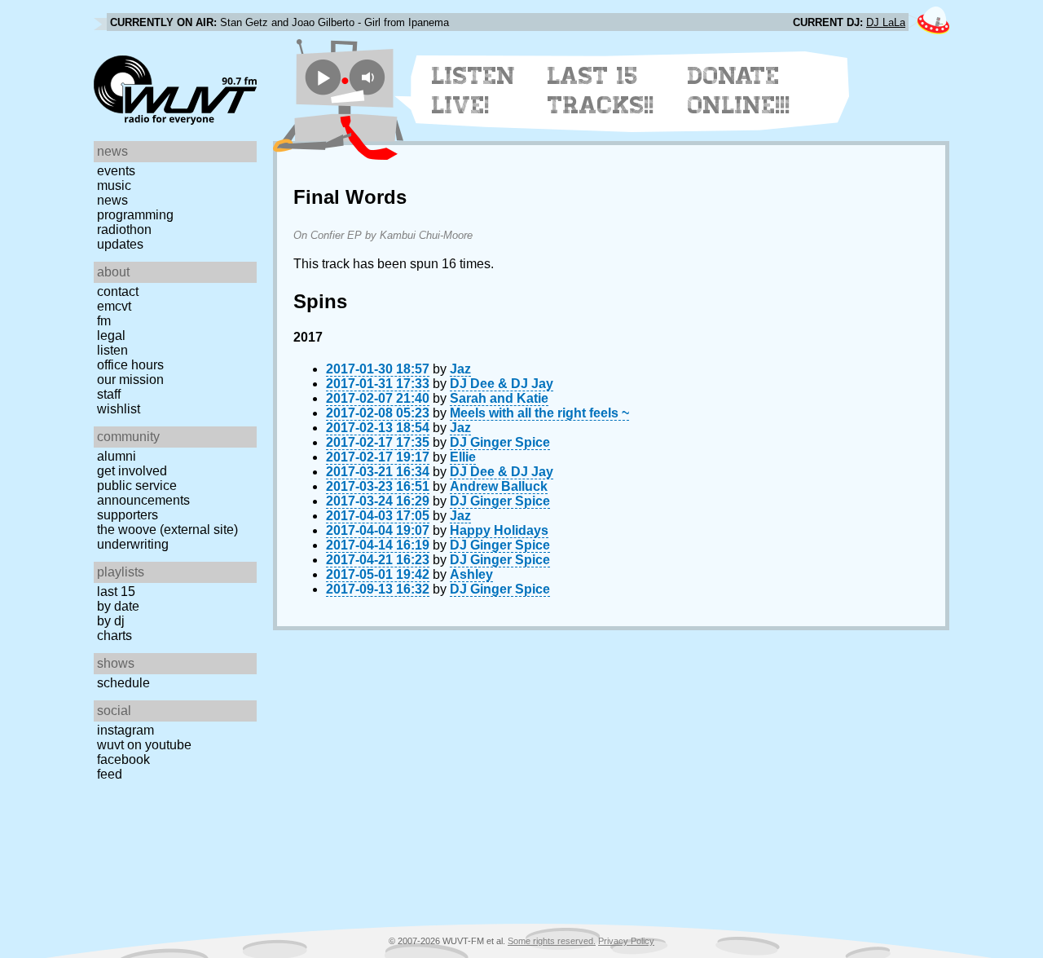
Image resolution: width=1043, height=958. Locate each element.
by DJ (111, 621)
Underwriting (133, 544)
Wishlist (118, 409)
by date (118, 606)
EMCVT (114, 306)
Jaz (460, 369)
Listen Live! (474, 90)
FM (104, 321)
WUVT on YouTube (144, 745)
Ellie (463, 457)
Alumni (116, 456)
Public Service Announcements (143, 493)
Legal (111, 335)
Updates (120, 244)
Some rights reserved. (552, 941)
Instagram (125, 730)
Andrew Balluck (499, 486)
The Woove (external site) (167, 529)
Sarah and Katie (499, 398)
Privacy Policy (626, 941)
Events (116, 171)
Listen (112, 350)
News (112, 200)
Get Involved (132, 471)
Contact (118, 291)
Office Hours (130, 365)
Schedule (123, 683)
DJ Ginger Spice (500, 442)
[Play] (323, 77)
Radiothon (124, 229)
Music (114, 185)
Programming (135, 215)
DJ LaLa (885, 22)
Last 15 (116, 591)
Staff (109, 394)
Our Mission (130, 379)
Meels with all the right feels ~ (539, 413)
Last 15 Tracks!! (601, 90)
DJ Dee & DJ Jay (501, 384)
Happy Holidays (499, 530)
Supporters (127, 515)
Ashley (471, 574)
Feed (109, 774)
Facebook (123, 759)
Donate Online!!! (739, 90)
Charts (114, 635)
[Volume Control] (369, 77)
